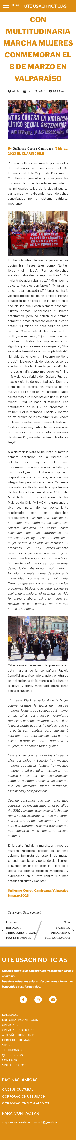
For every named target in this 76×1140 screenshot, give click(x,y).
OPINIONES (10, 1024)
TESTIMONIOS (12, 1050)
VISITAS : (14, 1065)
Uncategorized (32, 912)
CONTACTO (10, 1060)
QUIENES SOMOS (14, 1055)
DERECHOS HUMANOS (18, 1040)
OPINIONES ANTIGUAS (18, 1030)
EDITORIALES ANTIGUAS (20, 1019)
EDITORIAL (10, 1014)
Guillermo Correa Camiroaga (33, 148)
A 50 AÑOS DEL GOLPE (18, 1035)
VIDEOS (7, 1045)
